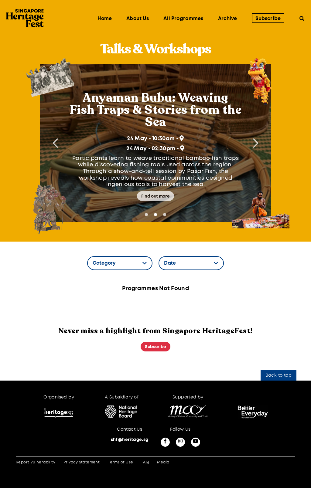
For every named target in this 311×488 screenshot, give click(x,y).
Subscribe (268, 18)
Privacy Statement (81, 462)
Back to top (278, 375)
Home (104, 18)
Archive (227, 18)
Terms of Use (120, 462)
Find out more (155, 196)
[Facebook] (165, 442)
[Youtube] (195, 442)
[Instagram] (180, 442)
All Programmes (183, 18)
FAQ (145, 462)
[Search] (302, 18)
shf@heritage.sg (130, 440)
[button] (255, 143)
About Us (137, 18)
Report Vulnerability (35, 462)
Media (163, 462)
